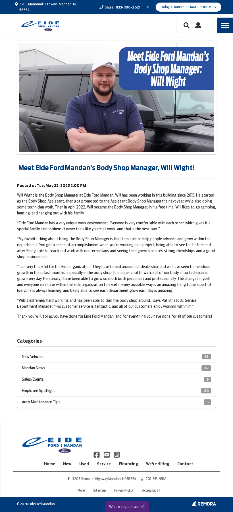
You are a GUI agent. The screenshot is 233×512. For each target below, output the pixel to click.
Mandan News (115, 368)
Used (84, 464)
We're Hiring (157, 464)
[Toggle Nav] (225, 25)
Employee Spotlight (115, 390)
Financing (128, 464)
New (67, 464)
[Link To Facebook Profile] (97, 454)
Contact (185, 464)
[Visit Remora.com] (204, 505)
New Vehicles (115, 356)
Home (49, 464)
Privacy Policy (124, 490)
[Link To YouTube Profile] (107, 454)
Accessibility (151, 490)
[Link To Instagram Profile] (116, 454)
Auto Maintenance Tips (115, 402)
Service (104, 464)
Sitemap (99, 490)
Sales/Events (115, 379)
